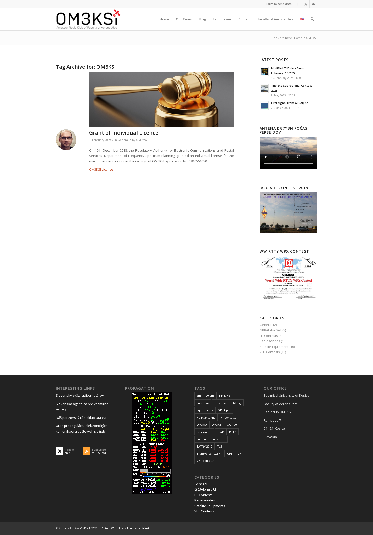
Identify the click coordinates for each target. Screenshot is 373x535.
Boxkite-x (220, 403)
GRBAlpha (224, 410)
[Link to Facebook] (298, 4)
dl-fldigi (236, 403)
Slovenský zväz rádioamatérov (80, 395)
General (123, 140)
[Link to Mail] (313, 4)
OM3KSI (217, 424)
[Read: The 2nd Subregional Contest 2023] (264, 88)
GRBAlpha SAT (271, 330)
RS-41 (220, 432)
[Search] (312, 19)
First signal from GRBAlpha (289, 103)
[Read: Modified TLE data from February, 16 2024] (264, 71)
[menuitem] (277, 4)
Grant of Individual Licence (123, 132)
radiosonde (204, 432)
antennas (203, 403)
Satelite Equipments (275, 346)
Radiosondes (270, 341)
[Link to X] (305, 4)
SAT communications (211, 439)
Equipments (205, 410)
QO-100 (232, 424)
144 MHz (224, 395)
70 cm (210, 395)
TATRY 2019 (204, 446)
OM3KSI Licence (101, 169)
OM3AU (202, 424)
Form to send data (279, 4)
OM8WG (141, 140)
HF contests (228, 417)
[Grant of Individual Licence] (161, 99)
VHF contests (205, 461)
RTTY (232, 432)
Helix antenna (206, 417)
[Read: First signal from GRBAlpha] (264, 105)
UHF (230, 453)
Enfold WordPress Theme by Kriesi (125, 528)
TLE (219, 446)
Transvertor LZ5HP (209, 453)
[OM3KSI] (88, 19)
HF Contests (269, 335)
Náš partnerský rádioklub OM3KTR (82, 417)
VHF (240, 453)
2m (199, 395)
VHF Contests (270, 352)
